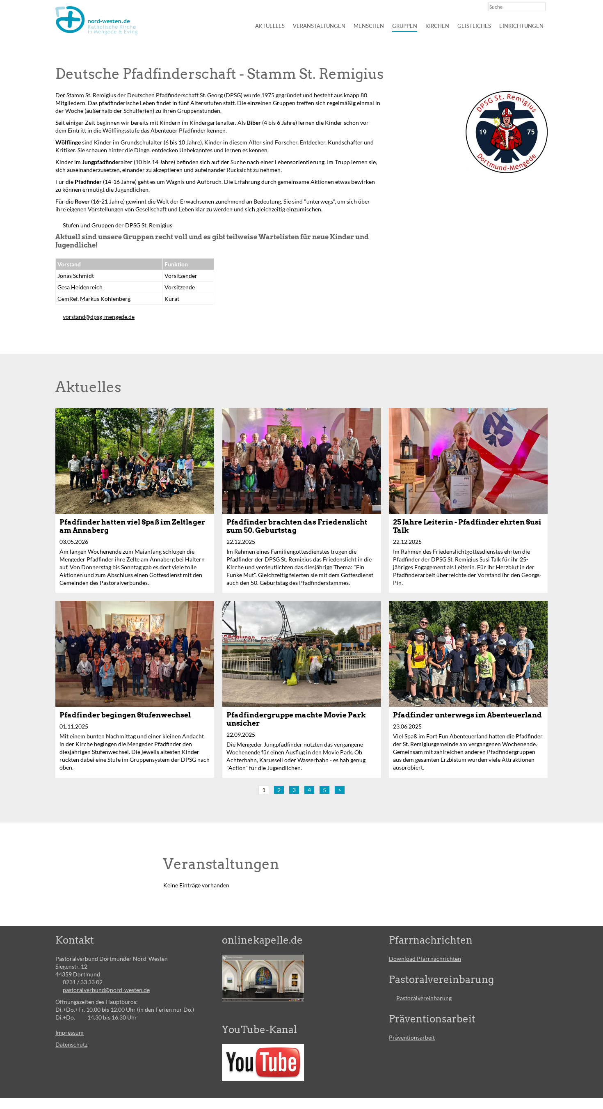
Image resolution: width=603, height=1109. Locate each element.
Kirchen (437, 26)
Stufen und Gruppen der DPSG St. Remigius (117, 225)
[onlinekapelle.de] (263, 978)
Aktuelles (270, 26)
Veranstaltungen (319, 26)
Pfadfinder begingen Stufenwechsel (125, 715)
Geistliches (474, 26)
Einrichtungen (521, 26)
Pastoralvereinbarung (424, 997)
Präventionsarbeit (412, 1037)
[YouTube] (263, 1062)
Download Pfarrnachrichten (425, 958)
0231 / (71, 981)
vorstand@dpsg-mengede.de (99, 316)
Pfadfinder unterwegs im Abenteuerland (467, 715)
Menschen (369, 26)
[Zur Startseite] (96, 20)
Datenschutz (71, 1044)
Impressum (69, 1032)
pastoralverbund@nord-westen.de (106, 989)
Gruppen (404, 26)
